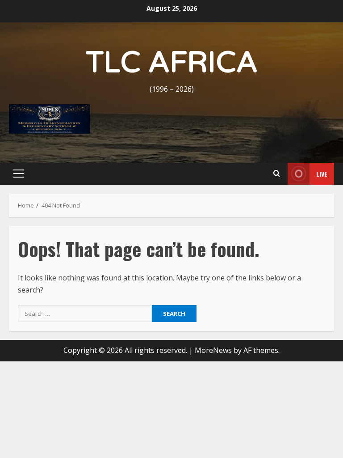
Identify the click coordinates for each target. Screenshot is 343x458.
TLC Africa (172, 63)
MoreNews (213, 350)
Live (321, 173)
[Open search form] (276, 173)
